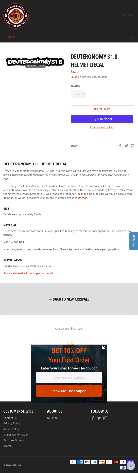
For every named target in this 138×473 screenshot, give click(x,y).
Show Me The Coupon (69, 391)
